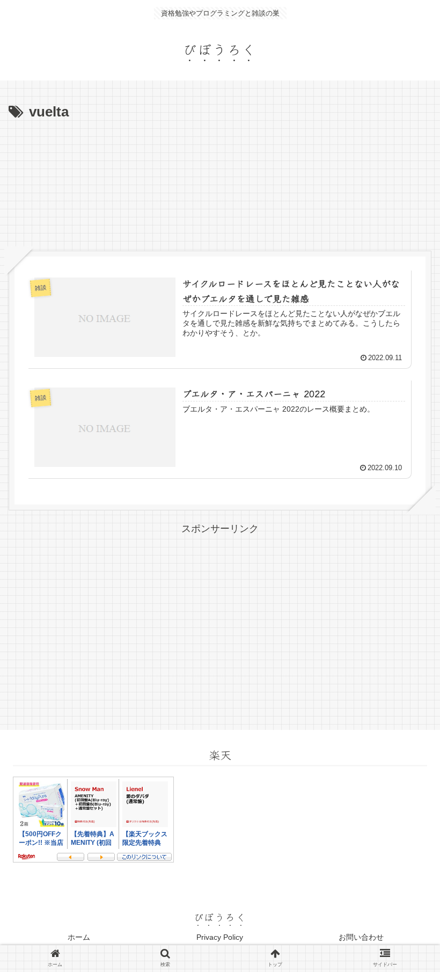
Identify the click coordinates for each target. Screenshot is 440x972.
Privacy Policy (219, 937)
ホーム (79, 937)
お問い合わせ (361, 937)
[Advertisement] (220, 154)
